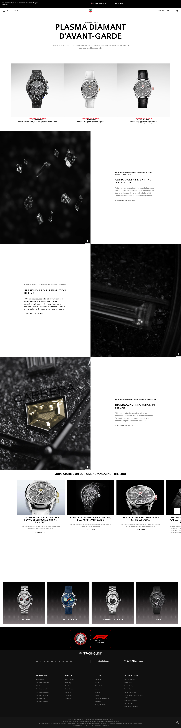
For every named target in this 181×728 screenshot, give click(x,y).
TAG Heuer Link (40, 698)
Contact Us (98, 679)
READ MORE (41, 532)
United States (98, 3)
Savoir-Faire (69, 686)
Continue (120, 4)
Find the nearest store (104, 661)
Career (67, 692)
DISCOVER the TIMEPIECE (126, 200)
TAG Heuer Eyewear (42, 701)
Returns (97, 695)
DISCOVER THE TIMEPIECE (35, 313)
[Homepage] (90, 11)
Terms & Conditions (129, 679)
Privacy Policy (128, 682)
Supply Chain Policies (130, 700)
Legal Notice (128, 703)
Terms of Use (128, 689)
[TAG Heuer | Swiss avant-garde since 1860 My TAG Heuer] (90, 653)
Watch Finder (40, 679)
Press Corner (69, 689)
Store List (68, 698)
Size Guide (98, 701)
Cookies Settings (129, 686)
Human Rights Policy (130, 692)
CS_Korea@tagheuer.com (101, 725)
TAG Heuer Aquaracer (42, 692)
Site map (68, 695)
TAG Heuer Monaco (42, 695)
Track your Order (100, 704)
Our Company (69, 679)
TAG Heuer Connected (42, 682)
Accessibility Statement (131, 706)
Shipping (97, 692)
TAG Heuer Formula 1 (42, 689)
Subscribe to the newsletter (135, 661)
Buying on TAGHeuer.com (102, 698)
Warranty (97, 689)
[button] (172, 10)
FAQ (96, 682)
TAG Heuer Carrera (41, 686)
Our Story (68, 682)
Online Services (99, 686)
